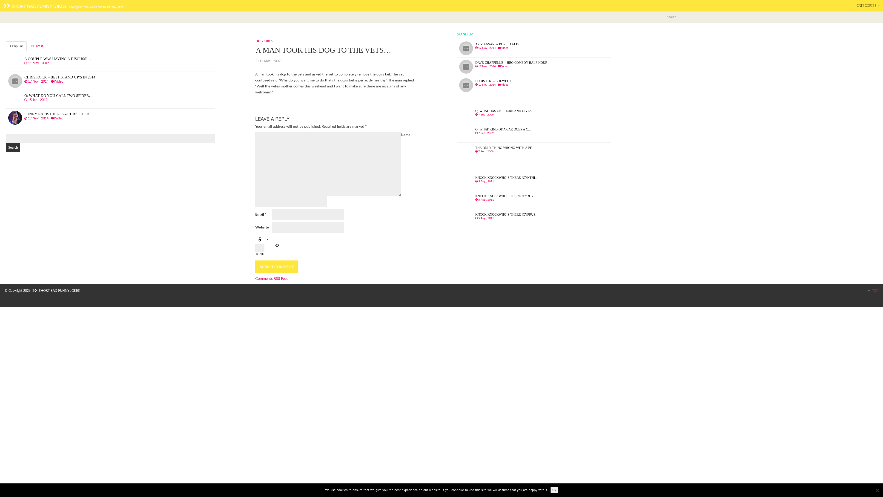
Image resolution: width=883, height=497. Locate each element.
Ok (554, 490)
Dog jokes (264, 41)
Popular (17, 46)
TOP (874, 290)
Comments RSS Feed (272, 278)
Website (262, 227)
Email (261, 214)
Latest (38, 46)
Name (407, 135)
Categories (867, 5)
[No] (877, 490)
